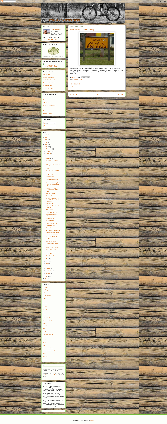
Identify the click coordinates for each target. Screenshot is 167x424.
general (45, 309)
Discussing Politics (51, 249)
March (48, 268)
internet (45, 323)
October (48, 153)
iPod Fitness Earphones (52, 256)
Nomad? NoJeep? (51, 241)
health (44, 314)
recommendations (48, 348)
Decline (45, 99)
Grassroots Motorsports (49, 105)
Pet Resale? (49, 209)
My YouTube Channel (49, 80)
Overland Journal (47, 102)
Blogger (92, 420)
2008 (46, 276)
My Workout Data (47, 85)
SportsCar (45, 108)
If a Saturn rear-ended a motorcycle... (52, 244)
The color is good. (51, 225)
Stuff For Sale (46, 74)
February (49, 270)
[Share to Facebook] (87, 77)
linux (44, 328)
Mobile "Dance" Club (51, 212)
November (49, 151)
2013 (46, 137)
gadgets (45, 306)
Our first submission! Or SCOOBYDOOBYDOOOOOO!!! (52, 200)
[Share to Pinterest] (89, 77)
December (49, 149)
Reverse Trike (49, 196)
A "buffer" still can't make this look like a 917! (52, 233)
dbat (44, 292)
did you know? (47, 295)
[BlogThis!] (84, 77)
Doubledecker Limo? (51, 203)
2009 (46, 147)
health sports (46, 317)
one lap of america (48, 334)
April (47, 266)
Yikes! (47, 168)
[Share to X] (85, 77)
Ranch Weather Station (49, 82)
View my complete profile (50, 39)
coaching (45, 290)
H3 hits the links (50, 220)
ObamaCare (49, 227)
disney (44, 298)
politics (45, 339)
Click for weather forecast (51, 66)
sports (44, 353)
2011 (46, 142)
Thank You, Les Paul (51, 223)
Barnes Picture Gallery (49, 77)
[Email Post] (79, 77)
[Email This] (82, 77)
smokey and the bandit (49, 350)
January (48, 273)
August (48, 158)
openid (45, 337)
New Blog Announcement (53, 230)
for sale (45, 303)
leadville (45, 326)
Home (97, 94)
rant (44, 345)
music (44, 331)
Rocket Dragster (50, 193)
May (47, 263)
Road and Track (47, 113)
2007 (46, 278)
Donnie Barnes (56, 29)
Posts (46, 123)
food (44, 301)
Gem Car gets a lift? (51, 236)
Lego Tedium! (49, 174)
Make (44, 97)
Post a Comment (76, 86)
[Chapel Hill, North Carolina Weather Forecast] (50, 65)
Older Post (121, 94)
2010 (46, 144)
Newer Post (73, 94)
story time (45, 356)
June (47, 261)
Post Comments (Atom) (100, 98)
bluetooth (45, 287)
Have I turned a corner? (52, 247)
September (49, 156)
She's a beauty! (50, 176)
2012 (46, 139)
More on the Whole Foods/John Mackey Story (52, 190)
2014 (46, 135)
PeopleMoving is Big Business (51, 215)
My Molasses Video (48, 88)
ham (44, 312)
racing (44, 342)
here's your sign (78, 79)
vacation (45, 359)
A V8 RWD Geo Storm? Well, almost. (52, 206)
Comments (48, 126)
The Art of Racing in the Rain (51, 375)
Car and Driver (47, 110)
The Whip (48, 238)
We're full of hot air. (51, 218)
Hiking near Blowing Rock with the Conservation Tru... (53, 184)
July (47, 259)
